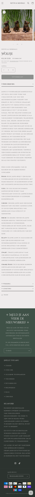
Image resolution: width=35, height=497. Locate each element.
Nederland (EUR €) (17, 476)
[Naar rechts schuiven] (22, 44)
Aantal (4, 66)
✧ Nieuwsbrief (9, 388)
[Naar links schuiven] (13, 44)
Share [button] (6, 295)
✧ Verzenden (9, 379)
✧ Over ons (8, 370)
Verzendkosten (14, 61)
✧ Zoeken (7, 366)
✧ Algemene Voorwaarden (14, 374)
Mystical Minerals (14, 493)
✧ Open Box (8, 397)
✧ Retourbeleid (10, 383)
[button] (2, 3)
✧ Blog (7, 392)
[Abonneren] (29, 350)
